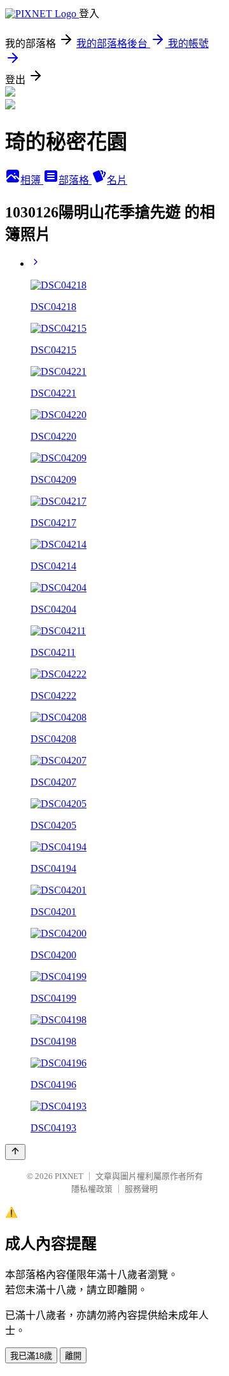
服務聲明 (141, 1189)
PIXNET (69, 1176)
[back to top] (15, 1152)
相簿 (31, 180)
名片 (117, 180)
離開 (73, 1356)
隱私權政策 (92, 1189)
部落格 (75, 180)
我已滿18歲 (31, 1356)
